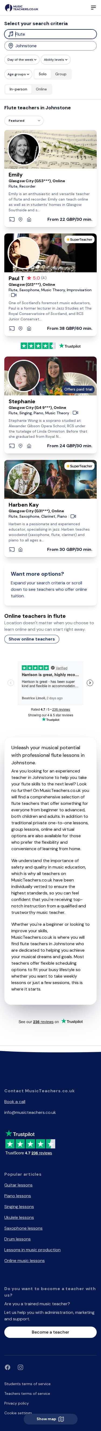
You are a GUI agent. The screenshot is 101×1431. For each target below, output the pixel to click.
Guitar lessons (18, 1185)
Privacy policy (16, 1403)
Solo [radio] (43, 74)
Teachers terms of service (27, 1393)
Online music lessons (24, 1260)
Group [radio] (61, 74)
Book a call (14, 1101)
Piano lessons (17, 1196)
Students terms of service (27, 1383)
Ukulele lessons (19, 1217)
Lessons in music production (32, 1250)
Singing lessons (19, 1206)
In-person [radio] (18, 89)
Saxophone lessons (23, 1228)
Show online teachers (32, 639)
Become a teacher (50, 1332)
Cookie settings (18, 1412)
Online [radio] (41, 89)
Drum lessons (17, 1239)
